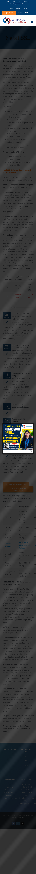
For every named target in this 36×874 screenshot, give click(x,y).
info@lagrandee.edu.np (18, 4)
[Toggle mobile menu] (32, 22)
